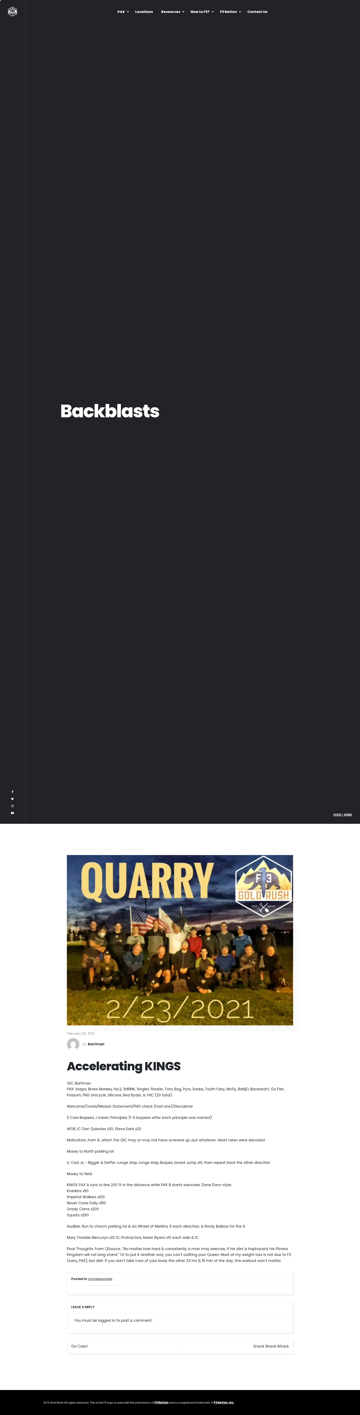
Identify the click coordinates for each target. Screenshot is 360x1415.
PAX (121, 11)
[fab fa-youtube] (12, 1404)
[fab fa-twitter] (12, 1390)
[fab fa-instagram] (12, 1397)
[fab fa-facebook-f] (12, 1383)
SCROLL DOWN (342, 1406)
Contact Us (257, 11)
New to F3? (200, 11)
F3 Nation (228, 11)
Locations (144, 11)
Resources (170, 11)
